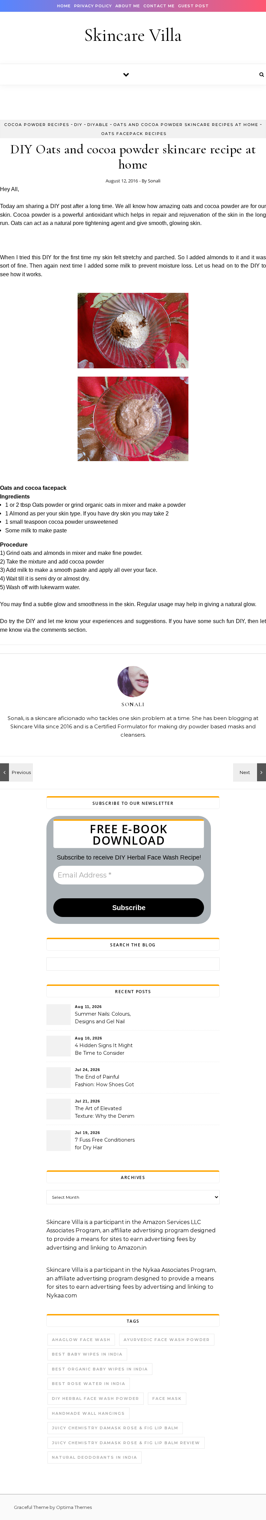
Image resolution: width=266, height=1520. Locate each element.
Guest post (193, 5)
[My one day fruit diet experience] (250, 772)
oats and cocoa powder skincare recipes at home (185, 124)
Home (64, 5)
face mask (167, 1398)
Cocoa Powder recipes (36, 124)
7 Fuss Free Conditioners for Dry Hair (105, 1144)
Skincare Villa (133, 35)
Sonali (154, 181)
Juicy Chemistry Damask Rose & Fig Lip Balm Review (126, 1442)
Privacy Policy (93, 5)
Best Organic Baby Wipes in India (100, 1369)
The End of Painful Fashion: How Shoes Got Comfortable (104, 1081)
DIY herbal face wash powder (95, 1398)
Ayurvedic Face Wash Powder (167, 1339)
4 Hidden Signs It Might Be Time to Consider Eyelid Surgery (104, 1050)
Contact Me (159, 5)
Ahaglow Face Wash (81, 1339)
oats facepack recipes (134, 133)
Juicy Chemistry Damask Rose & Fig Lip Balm (115, 1427)
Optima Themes (74, 1507)
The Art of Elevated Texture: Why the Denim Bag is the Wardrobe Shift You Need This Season (106, 1113)
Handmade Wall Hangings (88, 1413)
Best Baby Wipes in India (87, 1354)
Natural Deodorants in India (94, 1457)
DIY (78, 124)
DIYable (97, 124)
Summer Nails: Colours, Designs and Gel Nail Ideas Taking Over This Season (103, 1018)
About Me (127, 5)
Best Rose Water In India (88, 1383)
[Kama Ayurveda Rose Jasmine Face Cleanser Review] (15, 772)
